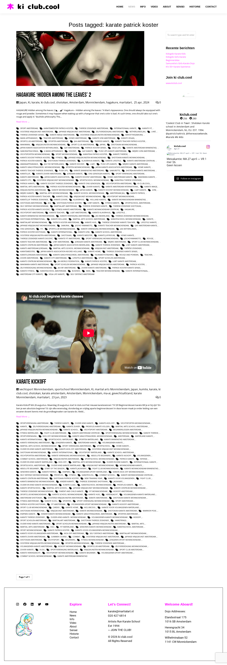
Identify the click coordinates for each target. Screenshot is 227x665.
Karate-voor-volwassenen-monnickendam (96, 530)
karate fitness (27, 271)
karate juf (25, 173)
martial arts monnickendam (54, 193)
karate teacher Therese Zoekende (36, 170)
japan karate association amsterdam (114, 167)
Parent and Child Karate (71, 491)
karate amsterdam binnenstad (142, 147)
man (88, 271)
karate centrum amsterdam (34, 245)
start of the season (54, 468)
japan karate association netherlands (39, 147)
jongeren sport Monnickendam (125, 540)
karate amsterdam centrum (141, 160)
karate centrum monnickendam (36, 261)
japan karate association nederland (72, 245)
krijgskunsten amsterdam (33, 190)
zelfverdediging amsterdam (109, 131)
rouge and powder (128, 254)
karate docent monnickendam (113, 190)
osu (52, 527)
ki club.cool (48, 102)
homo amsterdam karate (119, 177)
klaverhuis (78, 199)
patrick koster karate (31, 160)
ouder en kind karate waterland (36, 462)
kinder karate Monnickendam (55, 514)
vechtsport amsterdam (31, 212)
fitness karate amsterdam (68, 209)
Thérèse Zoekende (133, 248)
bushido (76, 271)
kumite (143, 389)
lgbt (92, 164)
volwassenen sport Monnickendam (88, 504)
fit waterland (67, 527)
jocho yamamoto (83, 225)
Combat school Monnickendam (36, 556)
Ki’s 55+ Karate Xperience (178, 66)
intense (143, 459)
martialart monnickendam (33, 222)
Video (73, 622)
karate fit (147, 128)
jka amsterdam (81, 141)
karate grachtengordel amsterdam (71, 254)
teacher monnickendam (108, 271)
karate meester (84, 235)
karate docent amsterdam (88, 177)
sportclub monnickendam (62, 229)
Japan (23, 102)
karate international (61, 232)
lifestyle (120, 212)
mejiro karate (27, 193)
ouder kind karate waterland (66, 465)
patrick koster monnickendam (65, 186)
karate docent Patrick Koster (35, 157)
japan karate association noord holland (61, 251)
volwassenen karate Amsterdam (36, 546)
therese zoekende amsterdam (93, 128)
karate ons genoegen (89, 183)
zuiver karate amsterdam (93, 267)
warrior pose (149, 510)
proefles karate (125, 485)
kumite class (69, 485)
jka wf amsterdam (66, 267)
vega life (116, 147)
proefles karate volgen (98, 426)
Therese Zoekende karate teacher (118, 222)
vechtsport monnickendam (120, 196)
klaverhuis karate (91, 160)
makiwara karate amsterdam (34, 264)
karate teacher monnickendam (113, 225)
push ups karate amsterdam (112, 151)
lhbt (153, 131)
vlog (42, 549)
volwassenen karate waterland (139, 494)
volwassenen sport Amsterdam (116, 552)
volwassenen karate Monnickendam (109, 517)
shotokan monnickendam (124, 144)
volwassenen (143, 455)
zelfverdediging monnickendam (36, 267)
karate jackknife (78, 468)
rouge (150, 238)
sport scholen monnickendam (70, 264)
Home (73, 611)
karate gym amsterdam (103, 138)
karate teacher (56, 212)
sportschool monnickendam (94, 180)
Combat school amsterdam (34, 459)
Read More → (23, 121)
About (73, 626)
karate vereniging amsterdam (75, 216)
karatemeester (27, 251)
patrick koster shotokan (32, 232)
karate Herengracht (30, 552)
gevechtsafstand (122, 393)
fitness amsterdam (29, 501)
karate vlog (51, 501)
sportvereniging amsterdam (34, 423)
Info (72, 619)
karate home (94, 251)
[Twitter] (39, 604)
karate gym (83, 232)
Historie (74, 633)
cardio (56, 507)
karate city (25, 180)
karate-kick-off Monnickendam (128, 472)
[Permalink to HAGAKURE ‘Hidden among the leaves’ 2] (80, 85)
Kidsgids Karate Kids (176, 53)
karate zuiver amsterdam (48, 173)
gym (154, 190)
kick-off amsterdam (74, 533)
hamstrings (120, 520)
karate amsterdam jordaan (33, 248)
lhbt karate (93, 203)
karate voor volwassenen (121, 478)
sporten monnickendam (78, 167)
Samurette (115, 170)
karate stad (62, 196)
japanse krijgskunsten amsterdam (107, 264)
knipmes (66, 472)
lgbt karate (140, 190)
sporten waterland (88, 439)
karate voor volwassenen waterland (120, 507)
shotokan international (32, 510)
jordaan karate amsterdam (88, 242)
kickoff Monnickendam (69, 546)
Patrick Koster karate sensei (126, 267)
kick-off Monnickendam (54, 436)
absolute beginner (29, 468)
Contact (74, 637)
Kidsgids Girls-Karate (176, 56)
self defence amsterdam (82, 274)
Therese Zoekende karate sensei (122, 251)
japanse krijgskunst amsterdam (74, 131)
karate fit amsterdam (69, 238)
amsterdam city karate (31, 274)
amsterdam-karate (87, 442)
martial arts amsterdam (32, 186)
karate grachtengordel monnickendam (40, 167)
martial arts (138, 523)
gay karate (87, 151)
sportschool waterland (61, 439)
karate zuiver (60, 199)
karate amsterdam (29, 177)
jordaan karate (74, 173)
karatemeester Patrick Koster (58, 128)
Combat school (107, 475)
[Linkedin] (32, 604)
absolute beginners (101, 455)
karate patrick (137, 193)
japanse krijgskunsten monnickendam (87, 157)
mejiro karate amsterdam (135, 164)
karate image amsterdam (62, 134)
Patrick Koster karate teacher (35, 196)
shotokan (62, 102)
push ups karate (109, 164)
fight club (145, 478)
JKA (49, 203)
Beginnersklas (172, 60)
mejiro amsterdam (117, 242)
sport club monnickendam (145, 242)
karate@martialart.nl (121, 611)
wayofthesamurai (134, 134)
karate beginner (87, 552)
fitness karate (112, 203)
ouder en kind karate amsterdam (36, 449)
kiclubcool (90, 507)
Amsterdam (76, 102)
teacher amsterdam (53, 138)
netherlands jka (137, 131)
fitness (59, 157)
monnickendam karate (131, 465)
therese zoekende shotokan (127, 206)
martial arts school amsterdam (89, 219)
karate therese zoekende (108, 245)
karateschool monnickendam (126, 219)
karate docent (77, 164)
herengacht (112, 494)
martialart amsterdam (65, 206)
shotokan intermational (32, 219)
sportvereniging (28, 436)
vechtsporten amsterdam (118, 183)
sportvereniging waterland (64, 549)
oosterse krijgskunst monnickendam (55, 180)
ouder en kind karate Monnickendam (38, 485)
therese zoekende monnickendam (131, 216)
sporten (67, 501)
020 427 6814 (117, 615)
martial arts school (57, 488)
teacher (148, 254)
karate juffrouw (106, 235)
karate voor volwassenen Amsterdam (39, 533)
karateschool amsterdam (53, 271)
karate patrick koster (96, 261)
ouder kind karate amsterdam (35, 523)
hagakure (112, 102)
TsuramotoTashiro (104, 254)
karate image (150, 186)
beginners (70, 540)
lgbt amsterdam (78, 212)
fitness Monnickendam (92, 540)
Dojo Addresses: (175, 611)
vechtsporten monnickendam (35, 154)
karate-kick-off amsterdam (72, 449)
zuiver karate (93, 186)
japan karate (86, 190)
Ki (29, 102)
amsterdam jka (117, 193)
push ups (63, 170)
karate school (70, 429)
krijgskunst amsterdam (106, 248)
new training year (93, 478)
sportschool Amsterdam (137, 203)
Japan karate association (57, 177)
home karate (144, 167)
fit (41, 229)
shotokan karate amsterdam (140, 170)
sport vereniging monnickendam (102, 238)
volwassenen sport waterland (91, 472)
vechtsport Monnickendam (36, 389)
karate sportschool (30, 488)
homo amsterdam (77, 138)
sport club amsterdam (82, 144)
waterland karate (144, 436)
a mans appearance (53, 151)
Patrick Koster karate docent (35, 209)
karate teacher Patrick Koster (130, 141)
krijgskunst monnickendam (87, 196)
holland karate (98, 199)
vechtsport (53, 540)
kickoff (137, 517)
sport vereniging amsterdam (130, 173)
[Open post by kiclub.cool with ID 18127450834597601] (188, 153)
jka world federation (68, 261)
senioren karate (28, 472)
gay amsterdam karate (146, 225)
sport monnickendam (66, 154)
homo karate (127, 235)
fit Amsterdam (58, 504)
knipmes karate (27, 514)
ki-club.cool (143, 183)
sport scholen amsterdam (112, 258)
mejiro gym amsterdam (143, 151)
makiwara (25, 144)
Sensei (73, 630)
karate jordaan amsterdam (33, 254)
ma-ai (107, 393)
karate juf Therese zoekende (34, 199)
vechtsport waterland (90, 452)
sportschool (103, 446)
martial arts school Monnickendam (71, 248)
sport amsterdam (29, 128)
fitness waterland (29, 433)
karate (36, 102)
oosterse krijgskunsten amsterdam (37, 235)
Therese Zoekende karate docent (36, 238)
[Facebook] (24, 604)
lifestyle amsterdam (82, 258)
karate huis (90, 222)
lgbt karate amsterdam (124, 261)
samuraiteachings (29, 151)
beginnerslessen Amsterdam (127, 429)
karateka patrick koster (95, 154)
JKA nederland (103, 216)
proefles (58, 475)
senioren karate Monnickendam (95, 527)
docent (72, 151)
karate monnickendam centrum (103, 209)
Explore (76, 604)
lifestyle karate (149, 222)
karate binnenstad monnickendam (37, 216)
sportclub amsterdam (31, 141)
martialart (125, 102)
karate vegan (127, 138)
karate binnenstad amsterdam (89, 170)
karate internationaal (137, 271)
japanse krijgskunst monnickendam (37, 225)
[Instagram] (17, 604)
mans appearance (28, 138)
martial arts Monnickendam (112, 389)
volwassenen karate (112, 442)
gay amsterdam (71, 147)
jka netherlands (128, 229)
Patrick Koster (137, 264)
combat (76, 536)
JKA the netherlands (54, 164)
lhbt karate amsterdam (137, 245)
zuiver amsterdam (29, 258)
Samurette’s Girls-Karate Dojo (180, 63)
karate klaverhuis (101, 212)
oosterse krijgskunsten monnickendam (99, 134)
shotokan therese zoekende (62, 160)
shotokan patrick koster (69, 203)
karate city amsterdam (55, 258)
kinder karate (67, 481)
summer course (59, 536)
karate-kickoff (123, 455)
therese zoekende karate (95, 206)
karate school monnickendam (89, 193)
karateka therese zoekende (128, 180)
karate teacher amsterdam (33, 242)
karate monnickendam (63, 190)
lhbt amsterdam (61, 242)
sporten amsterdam (58, 141)
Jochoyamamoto (132, 238)
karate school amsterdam (108, 232)
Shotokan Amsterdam (31, 203)
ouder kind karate (84, 423)
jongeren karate (64, 442)
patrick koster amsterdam (66, 222)
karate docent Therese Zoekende (57, 183)
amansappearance (29, 164)
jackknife (118, 481)
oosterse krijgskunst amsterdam (36, 131)
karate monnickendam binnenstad (129, 199)
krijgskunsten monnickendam (50, 144)
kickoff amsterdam (122, 491)
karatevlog (87, 475)
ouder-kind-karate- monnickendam (68, 517)
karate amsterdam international (122, 186)
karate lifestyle (113, 160)
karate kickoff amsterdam (125, 504)
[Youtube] (46, 604)
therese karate (102, 141)
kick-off (62, 462)
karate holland (59, 219)
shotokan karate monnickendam (128, 157)
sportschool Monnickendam (72, 389)
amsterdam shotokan (31, 497)
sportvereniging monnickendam (122, 433)
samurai (65, 225)
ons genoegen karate (99, 173)
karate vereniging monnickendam (97, 229)
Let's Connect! (119, 604)
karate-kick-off (107, 423)
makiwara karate (146, 177)
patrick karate (27, 183)
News (73, 615)
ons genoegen (27, 229)
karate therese (120, 154)
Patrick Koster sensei (95, 147)
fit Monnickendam (98, 491)
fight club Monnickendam (105, 468)
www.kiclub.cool (174, 83)
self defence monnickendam (34, 206)
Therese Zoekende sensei (32, 134)
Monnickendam (95, 102)
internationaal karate (125, 128)
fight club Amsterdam (55, 433)
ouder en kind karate (117, 462)
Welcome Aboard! (179, 604)
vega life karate (56, 274)
